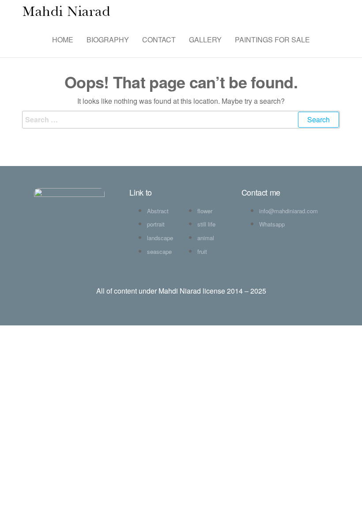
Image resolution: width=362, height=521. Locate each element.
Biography (108, 39)
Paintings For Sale (272, 39)
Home (62, 39)
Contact (159, 39)
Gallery (205, 39)
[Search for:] (181, 119)
